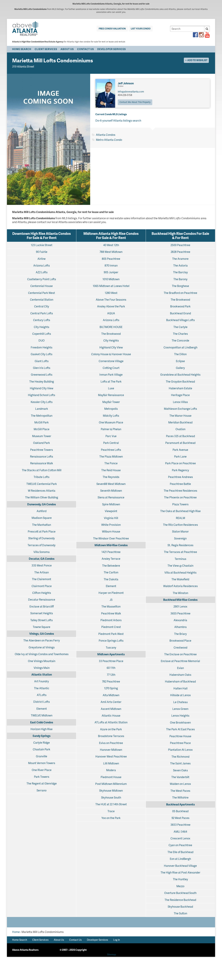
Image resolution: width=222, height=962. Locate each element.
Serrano (41, 790)
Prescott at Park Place (42, 531)
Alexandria (180, 620)
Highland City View (41, 388)
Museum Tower (41, 436)
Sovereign (180, 538)
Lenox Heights (180, 715)
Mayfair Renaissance (111, 395)
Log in (116, 939)
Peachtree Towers (41, 450)
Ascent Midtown (111, 709)
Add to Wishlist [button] (197, 60)
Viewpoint (111, 511)
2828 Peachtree (180, 252)
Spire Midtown (111, 504)
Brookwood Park (180, 306)
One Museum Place (111, 422)
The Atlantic (41, 688)
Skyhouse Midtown (111, 790)
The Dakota (111, 579)
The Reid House (111, 470)
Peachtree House (180, 736)
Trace (111, 811)
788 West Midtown (111, 252)
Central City (41, 306)
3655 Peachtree (180, 613)
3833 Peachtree (180, 825)
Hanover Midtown (111, 750)
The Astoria (180, 265)
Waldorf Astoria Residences (180, 586)
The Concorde (180, 340)
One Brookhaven (180, 722)
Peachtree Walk (111, 613)
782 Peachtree (111, 681)
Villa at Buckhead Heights (180, 572)
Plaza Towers (180, 504)
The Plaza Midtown (111, 456)
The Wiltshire (180, 797)
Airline (41, 259)
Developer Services (111, 49)
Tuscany (111, 647)
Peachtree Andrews (180, 477)
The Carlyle (180, 327)
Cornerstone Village (111, 361)
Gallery (180, 368)
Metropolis (111, 409)
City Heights (41, 327)
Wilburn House (111, 531)
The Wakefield (180, 579)
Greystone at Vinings (42, 647)
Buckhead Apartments (180, 804)
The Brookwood (111, 334)
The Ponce (111, 463)
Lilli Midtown (111, 763)
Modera (111, 770)
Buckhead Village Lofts (180, 320)
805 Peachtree (111, 259)
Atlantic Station (41, 674)
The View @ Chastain (180, 566)
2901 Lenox (180, 606)
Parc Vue (111, 436)
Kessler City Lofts (42, 402)
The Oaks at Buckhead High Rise (180, 511)
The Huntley (180, 879)
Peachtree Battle (180, 484)
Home (16, 932)
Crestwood (180, 647)
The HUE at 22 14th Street (111, 804)
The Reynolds (111, 477)
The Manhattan (41, 525)
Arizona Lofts (41, 265)
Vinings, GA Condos (41, 634)
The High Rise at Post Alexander (180, 872)
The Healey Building (41, 381)
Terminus (180, 559)
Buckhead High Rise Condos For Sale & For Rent (180, 235)
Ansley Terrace (111, 559)
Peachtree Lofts (111, 450)
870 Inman (111, 265)
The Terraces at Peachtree (180, 552)
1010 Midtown (111, 279)
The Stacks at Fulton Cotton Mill (41, 470)
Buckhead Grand (180, 313)
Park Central (111, 443)
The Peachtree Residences (180, 491)
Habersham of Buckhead (180, 681)
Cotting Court (111, 368)
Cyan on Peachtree (180, 845)
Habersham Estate (180, 388)
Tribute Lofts (41, 477)
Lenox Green (180, 709)
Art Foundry (41, 681)
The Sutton (180, 913)
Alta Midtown (111, 695)
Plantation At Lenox (180, 750)
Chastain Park (41, 749)
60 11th (111, 668)
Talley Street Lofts (41, 620)
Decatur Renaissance (41, 599)
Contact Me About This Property (135, 102)
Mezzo (180, 886)
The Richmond (180, 757)
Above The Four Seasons (111, 300)
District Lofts (41, 702)
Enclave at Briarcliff (41, 606)
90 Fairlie (41, 252)
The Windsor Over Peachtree (111, 538)
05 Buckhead (180, 811)
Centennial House (41, 286)
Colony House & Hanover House (111, 354)
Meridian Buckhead (180, 422)
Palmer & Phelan (111, 429)
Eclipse (180, 361)
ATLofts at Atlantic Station (111, 722)
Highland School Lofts (41, 395)
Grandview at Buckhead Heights (180, 374)
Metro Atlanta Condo (109, 140)
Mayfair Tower (111, 402)
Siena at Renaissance (111, 497)
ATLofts (41, 695)
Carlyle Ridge (41, 742)
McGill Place (41, 429)
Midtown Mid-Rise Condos (111, 545)
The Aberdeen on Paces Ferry (41, 640)
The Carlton (111, 572)
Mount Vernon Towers (41, 763)
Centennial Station (41, 300)
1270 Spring (111, 688)
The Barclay (180, 272)
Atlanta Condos (105, 135)
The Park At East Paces (180, 729)
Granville (41, 756)
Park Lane (180, 456)
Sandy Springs (41, 736)
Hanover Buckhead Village (180, 866)
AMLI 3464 (180, 832)
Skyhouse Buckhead (180, 906)
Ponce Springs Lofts (111, 640)
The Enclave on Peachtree (180, 654)
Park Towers (41, 777)
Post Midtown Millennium (111, 784)
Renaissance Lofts (41, 456)
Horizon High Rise (42, 729)
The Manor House (180, 416)
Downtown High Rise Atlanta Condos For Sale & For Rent (41, 235)
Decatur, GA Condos (41, 559)
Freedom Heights (41, 347)
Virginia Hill (111, 518)
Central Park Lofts (41, 313)
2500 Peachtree (180, 245)
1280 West (111, 293)
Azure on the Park (111, 729)
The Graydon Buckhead (180, 381)
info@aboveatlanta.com (131, 91)
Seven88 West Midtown (111, 484)
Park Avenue (180, 450)
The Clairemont (41, 579)
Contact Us (85, 49)
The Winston (180, 593)
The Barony (180, 279)
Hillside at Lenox (180, 695)
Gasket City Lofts (41, 354)
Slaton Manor (180, 531)
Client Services (46, 49)
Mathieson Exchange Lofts (180, 409)
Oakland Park (41, 443)
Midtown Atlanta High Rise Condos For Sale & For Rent (111, 235)
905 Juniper (111, 272)
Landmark (41, 409)
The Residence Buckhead (180, 900)
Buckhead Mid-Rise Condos (180, 600)
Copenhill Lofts (41, 334)
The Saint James (180, 763)
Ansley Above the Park (111, 306)
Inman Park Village (111, 374)
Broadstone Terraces (111, 736)
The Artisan (41, 572)
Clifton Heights (41, 593)
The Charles (180, 334)
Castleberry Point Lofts (41, 279)
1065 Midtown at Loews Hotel (111, 286)
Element (41, 709)
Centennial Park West (41, 293)
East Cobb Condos (41, 722)
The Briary (180, 634)
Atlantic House (111, 715)
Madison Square (42, 518)
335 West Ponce (42, 565)
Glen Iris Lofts (41, 368)
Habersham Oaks (180, 675)
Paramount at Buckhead (180, 443)
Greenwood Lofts (41, 374)
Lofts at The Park (111, 381)
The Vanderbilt (180, 777)
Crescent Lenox (180, 838)
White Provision (111, 525)
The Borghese (180, 286)
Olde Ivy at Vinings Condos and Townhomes (42, 654)
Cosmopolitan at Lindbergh (180, 347)
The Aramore (180, 259)
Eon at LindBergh (180, 859)
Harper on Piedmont (111, 593)
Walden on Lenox (180, 784)
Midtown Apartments (111, 654)
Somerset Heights (41, 613)
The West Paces (180, 791)
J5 (111, 600)
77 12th (111, 675)
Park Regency (180, 470)
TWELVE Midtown (41, 715)
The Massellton (111, 606)
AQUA (111, 313)
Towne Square (41, 627)
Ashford (41, 511)
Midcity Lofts (111, 416)
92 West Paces (180, 818)
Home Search (21, 49)
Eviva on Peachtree (111, 743)
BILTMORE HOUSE (111, 327)
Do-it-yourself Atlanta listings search (118, 120)
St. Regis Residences (180, 545)
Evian (180, 668)
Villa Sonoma (41, 552)
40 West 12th (111, 245)
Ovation (180, 429)
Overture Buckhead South (180, 893)
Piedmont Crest (111, 627)
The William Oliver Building (41, 497)
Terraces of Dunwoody (42, 545)
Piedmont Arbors (111, 620)
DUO (42, 340)
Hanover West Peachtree (111, 756)
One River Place (42, 770)
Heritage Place (180, 395)
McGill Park (41, 422)
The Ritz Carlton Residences (180, 525)
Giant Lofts (42, 361)
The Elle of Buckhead (180, 852)
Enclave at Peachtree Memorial (180, 661)
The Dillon (180, 354)
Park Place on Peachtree (180, 463)
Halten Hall (180, 688)
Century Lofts (41, 320)
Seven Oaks (180, 770)
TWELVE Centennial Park (41, 484)
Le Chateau (180, 702)
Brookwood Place (180, 640)
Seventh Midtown (111, 491)
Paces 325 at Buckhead (180, 436)
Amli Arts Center (111, 702)
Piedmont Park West (111, 634)
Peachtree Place (180, 743)
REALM (180, 518)
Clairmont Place (42, 586)
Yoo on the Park (111, 818)
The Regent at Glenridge (42, 783)
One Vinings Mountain (41, 661)
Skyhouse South (111, 797)
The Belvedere (111, 566)
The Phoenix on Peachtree (180, 497)
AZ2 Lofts (42, 272)
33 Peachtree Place (111, 661)
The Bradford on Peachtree (180, 293)
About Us (67, 49)
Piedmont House (111, 777)
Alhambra (180, 627)
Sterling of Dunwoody (41, 538)
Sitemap (111, 954)
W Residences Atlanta (41, 491)
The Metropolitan (41, 416)
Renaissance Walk (41, 463)
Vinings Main (42, 668)
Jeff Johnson (126, 83)
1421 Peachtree (111, 552)
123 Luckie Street (41, 245)
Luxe (111, 388)
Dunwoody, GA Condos (41, 504)
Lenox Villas (180, 402)
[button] (207, 29)
